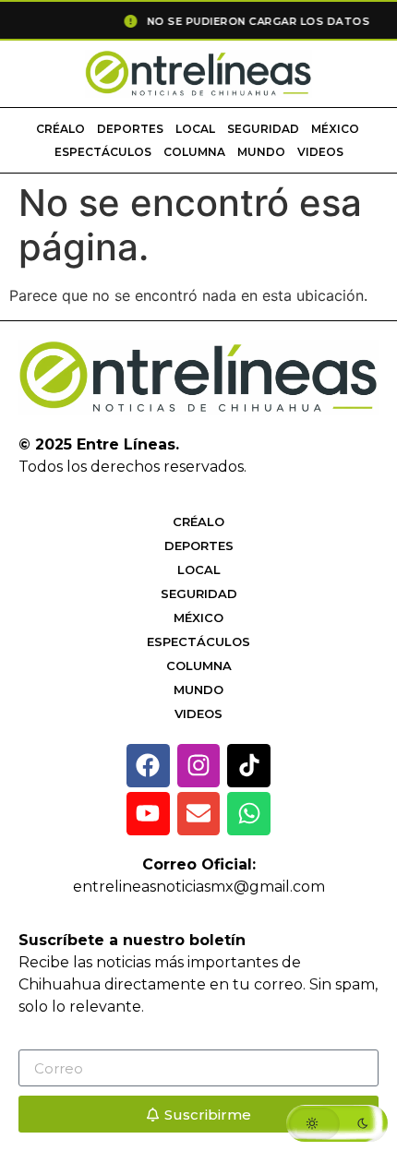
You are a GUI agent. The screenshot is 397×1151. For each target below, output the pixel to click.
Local (195, 129)
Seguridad (263, 129)
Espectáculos (102, 152)
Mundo (261, 152)
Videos (320, 152)
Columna (194, 152)
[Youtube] (148, 813)
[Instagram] (199, 765)
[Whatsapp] (249, 813)
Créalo (60, 129)
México (335, 129)
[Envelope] (199, 813)
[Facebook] (148, 765)
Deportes (130, 129)
